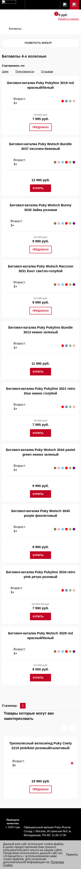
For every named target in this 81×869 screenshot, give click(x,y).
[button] (64, 727)
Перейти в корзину (68, 19)
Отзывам (47, 71)
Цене (5, 71)
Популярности (24, 71)
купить (38, 188)
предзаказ (41, 127)
